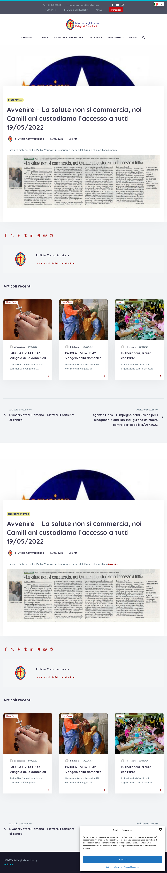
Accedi (99, 9)
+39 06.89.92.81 (54, 4)
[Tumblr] (25, 235)
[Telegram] (38, 235)
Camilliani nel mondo (69, 37)
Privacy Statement (131, 867)
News (133, 37)
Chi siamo (28, 37)
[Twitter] (12, 235)
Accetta (123, 859)
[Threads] (51, 235)
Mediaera (8, 864)
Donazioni (116, 9)
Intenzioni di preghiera (76, 9)
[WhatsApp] (122, 5)
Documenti (115, 37)
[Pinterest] (19, 235)
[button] (160, 830)
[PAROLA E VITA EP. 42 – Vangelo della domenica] (83, 319)
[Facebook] (112, 5)
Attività (96, 37)
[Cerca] (143, 38)
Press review (15, 99)
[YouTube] (117, 5)
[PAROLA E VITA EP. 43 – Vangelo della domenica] (27, 319)
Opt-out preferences (114, 867)
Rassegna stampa (18, 513)
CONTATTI (51, 9)
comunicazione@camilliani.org (84, 4)
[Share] (48, 375)
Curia (44, 37)
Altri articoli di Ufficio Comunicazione (57, 263)
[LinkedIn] (32, 235)
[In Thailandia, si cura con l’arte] (139, 319)
